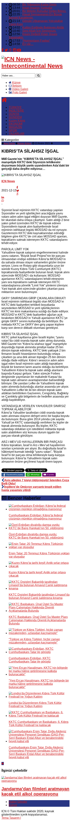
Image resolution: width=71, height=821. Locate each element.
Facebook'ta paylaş (15, 475)
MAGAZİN (15, 127)
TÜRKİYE (15, 107)
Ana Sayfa (9, 143)
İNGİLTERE (16, 110)
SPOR (13, 130)
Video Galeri (19, 89)
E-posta (50, 475)
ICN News (8, 181)
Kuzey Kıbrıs (17, 120)
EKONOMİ (15, 123)
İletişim (16, 85)
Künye (16, 82)
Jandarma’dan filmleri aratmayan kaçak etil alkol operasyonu (35, 791)
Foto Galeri (19, 92)
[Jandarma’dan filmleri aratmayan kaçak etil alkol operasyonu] (35, 780)
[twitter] (6, 50)
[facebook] (2, 50)
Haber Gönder (18, 801)
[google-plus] (10, 50)
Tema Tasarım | (11, 817)
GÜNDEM (15, 117)
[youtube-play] (19, 50)
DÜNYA (14, 114)
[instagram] (14, 50)
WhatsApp (35, 475)
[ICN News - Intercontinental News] (35, 66)
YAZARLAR (16, 133)
